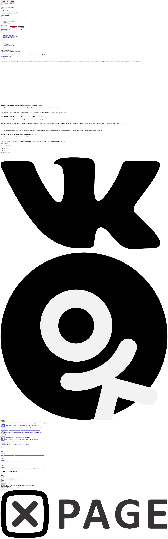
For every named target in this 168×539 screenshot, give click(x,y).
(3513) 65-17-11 (4, 25)
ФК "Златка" (3, 152)
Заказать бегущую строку (9, 10)
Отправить (3, 484)
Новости (2, 7)
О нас (4, 18)
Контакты (5, 22)
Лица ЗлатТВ (6, 20)
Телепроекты (7, 7)
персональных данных (30, 485)
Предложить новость (5, 29)
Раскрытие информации (8, 21)
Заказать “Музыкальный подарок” (10, 11)
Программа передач (5, 15)
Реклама (12, 7)
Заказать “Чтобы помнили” (9, 13)
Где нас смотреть (7, 23)
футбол (8, 152)
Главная (2, 56)
